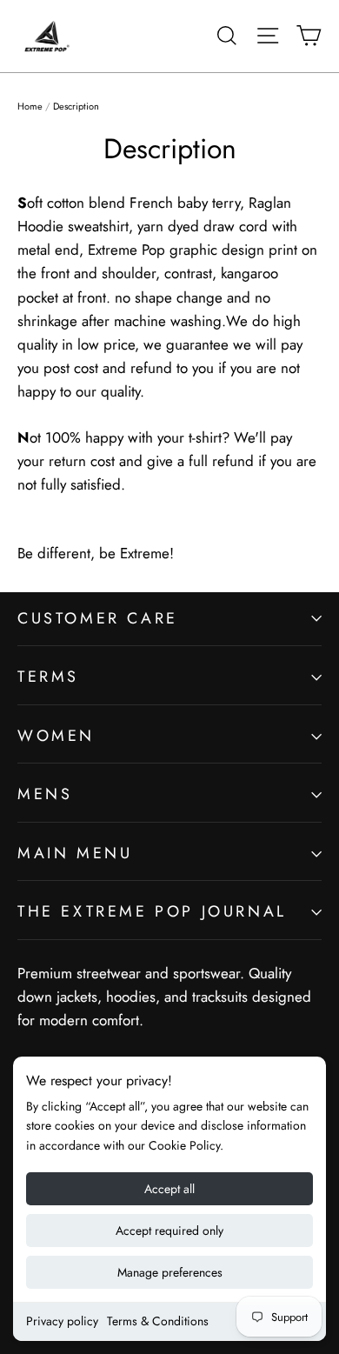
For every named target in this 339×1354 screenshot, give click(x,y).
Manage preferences (170, 1272)
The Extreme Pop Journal (152, 911)
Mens (44, 794)
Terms (48, 676)
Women (56, 735)
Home (30, 106)
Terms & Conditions (158, 1321)
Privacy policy (62, 1321)
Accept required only (169, 1230)
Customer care (97, 618)
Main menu (74, 853)
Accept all (169, 1188)
